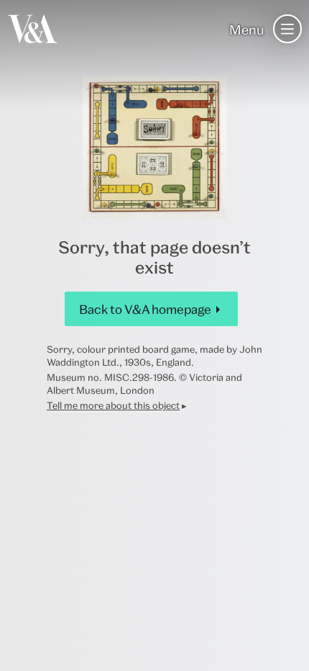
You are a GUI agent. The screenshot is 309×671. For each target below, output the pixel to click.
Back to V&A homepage (145, 309)
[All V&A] (32, 28)
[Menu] (287, 28)
